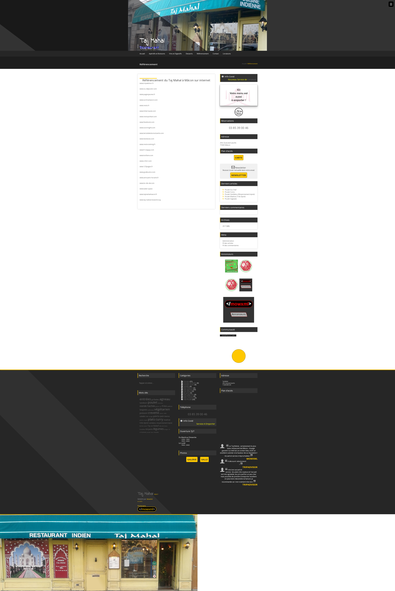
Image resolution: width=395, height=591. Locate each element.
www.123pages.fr (146, 166)
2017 (224, 226)
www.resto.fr (144, 105)
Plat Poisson (188, 396)
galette (156, 416)
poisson (143, 413)
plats (151, 419)
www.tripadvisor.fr (147, 83)
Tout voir (238, 356)
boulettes (142, 429)
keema (167, 416)
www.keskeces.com (147, 139)
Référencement (203, 54)
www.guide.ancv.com (147, 172)
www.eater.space (146, 189)
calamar (161, 413)
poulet (152, 402)
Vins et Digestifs (175, 54)
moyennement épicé (164, 423)
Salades (186, 386)
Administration (228, 241)
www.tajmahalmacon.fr (148, 194)
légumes (158, 428)
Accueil (142, 54)
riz (169, 429)
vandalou (152, 423)
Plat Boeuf (187, 391)
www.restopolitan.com (148, 116)
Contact (216, 54)
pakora (170, 406)
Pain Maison (188, 388)
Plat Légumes (188, 394)
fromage (151, 416)
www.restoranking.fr (147, 144)
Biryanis (186, 393)
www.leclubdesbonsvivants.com (152, 133)
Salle (204, 459)
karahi (145, 426)
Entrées (186, 381)
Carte (238, 157)
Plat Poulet (187, 399)
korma (141, 426)
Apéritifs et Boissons (157, 54)
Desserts (189, 54)
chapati (145, 420)
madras (167, 420)
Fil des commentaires (230, 245)
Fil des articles (227, 243)
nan (147, 416)
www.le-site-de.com (147, 183)
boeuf (156, 425)
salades (142, 416)
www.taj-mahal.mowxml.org (150, 200)
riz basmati (143, 432)
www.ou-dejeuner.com (148, 89)
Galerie (191, 459)
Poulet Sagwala (231, 199)
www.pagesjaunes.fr (147, 94)
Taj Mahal (152, 41)
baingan (166, 429)
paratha (141, 420)
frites (164, 406)
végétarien (162, 409)
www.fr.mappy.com (147, 150)
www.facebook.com (147, 122)
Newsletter (238, 175)
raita (165, 413)
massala (156, 432)
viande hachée (147, 406)
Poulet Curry (230, 192)
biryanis (149, 429)
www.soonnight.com (147, 128)
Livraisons (227, 54)
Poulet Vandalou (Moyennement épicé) (240, 194)
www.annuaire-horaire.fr (149, 177)
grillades (155, 399)
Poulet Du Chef (230, 190)
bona (152, 432)
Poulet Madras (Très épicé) (235, 196)
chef (151, 426)
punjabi (148, 432)
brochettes (160, 403)
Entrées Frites (188, 384)
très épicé (144, 423)
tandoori (143, 403)
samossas (151, 410)
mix (160, 406)
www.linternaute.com (148, 111)
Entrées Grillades (189, 383)
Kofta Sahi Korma (163, 426)
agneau (165, 399)
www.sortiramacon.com (148, 100)
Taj (149, 426)
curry (159, 419)
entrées (145, 399)
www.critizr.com (146, 161)
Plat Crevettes (188, 398)
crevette (153, 412)
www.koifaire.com (146, 155)
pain (162, 416)
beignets (143, 409)
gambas (157, 406)
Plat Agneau (188, 389)
